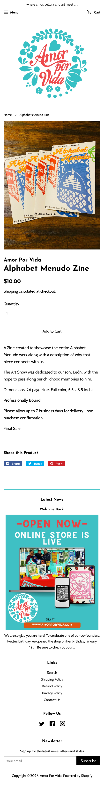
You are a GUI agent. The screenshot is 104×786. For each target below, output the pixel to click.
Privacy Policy (52, 693)
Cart (96, 12)
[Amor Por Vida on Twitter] (42, 724)
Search (52, 672)
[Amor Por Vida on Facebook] (52, 724)
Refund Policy (52, 686)
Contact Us (52, 700)
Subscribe (88, 761)
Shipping (11, 291)
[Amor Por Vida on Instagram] (62, 724)
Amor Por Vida (51, 775)
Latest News (52, 500)
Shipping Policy (52, 679)
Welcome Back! (52, 509)
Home (8, 115)
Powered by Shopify (77, 775)
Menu (14, 12)
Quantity (11, 303)
